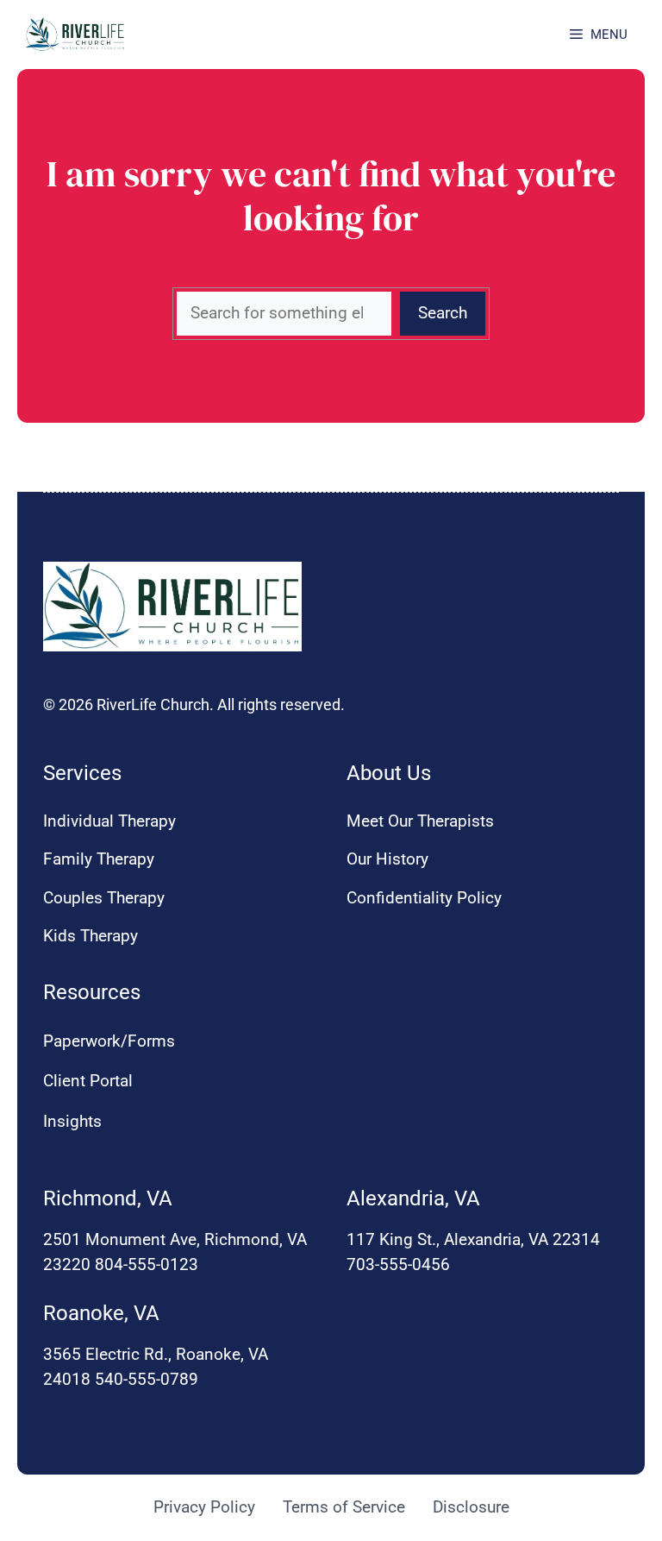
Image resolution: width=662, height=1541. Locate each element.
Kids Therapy (90, 936)
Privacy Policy (204, 1507)
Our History (387, 859)
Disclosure (471, 1507)
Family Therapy (98, 859)
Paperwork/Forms (109, 1041)
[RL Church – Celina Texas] (75, 34)
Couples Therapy (104, 898)
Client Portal (88, 1081)
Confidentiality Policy (424, 898)
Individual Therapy (109, 821)
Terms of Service (344, 1507)
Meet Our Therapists (420, 821)
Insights (72, 1121)
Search (442, 313)
